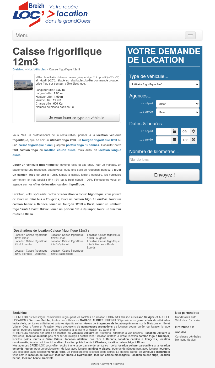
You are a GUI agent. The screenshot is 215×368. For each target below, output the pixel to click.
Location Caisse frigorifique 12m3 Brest (31, 236)
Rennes (111, 339)
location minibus (36, 336)
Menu (22, 35)
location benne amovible (37, 358)
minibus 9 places (99, 348)
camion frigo (147, 336)
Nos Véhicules (37, 69)
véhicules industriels (156, 352)
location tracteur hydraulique (73, 355)
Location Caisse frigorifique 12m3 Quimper (67, 243)
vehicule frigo (56, 352)
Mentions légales (185, 339)
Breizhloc (18, 69)
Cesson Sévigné (144, 317)
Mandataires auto (185, 317)
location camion (129, 339)
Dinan (140, 342)
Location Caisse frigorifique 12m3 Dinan (67, 236)
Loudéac (57, 342)
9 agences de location (111, 323)
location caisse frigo (121, 342)
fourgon (164, 348)
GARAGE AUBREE (92, 320)
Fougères (151, 339)
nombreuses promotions (97, 326)
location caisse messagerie (112, 355)
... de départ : (146, 103)
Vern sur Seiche (39, 320)
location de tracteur (40, 355)
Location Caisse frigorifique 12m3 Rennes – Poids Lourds (103, 244)
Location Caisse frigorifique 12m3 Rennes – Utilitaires (31, 252)
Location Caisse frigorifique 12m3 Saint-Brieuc (67, 252)
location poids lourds (78, 342)
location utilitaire (156, 333)
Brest (123, 336)
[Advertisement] (74, 267)
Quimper (163, 336)
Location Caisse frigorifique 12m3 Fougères (103, 236)
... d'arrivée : (146, 111)
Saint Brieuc (54, 339)
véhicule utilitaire (83, 333)
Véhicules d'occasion (188, 320)
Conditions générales (188, 336)
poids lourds (32, 339)
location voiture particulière (135, 345)
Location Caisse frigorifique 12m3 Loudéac (31, 243)
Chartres (100, 342)
